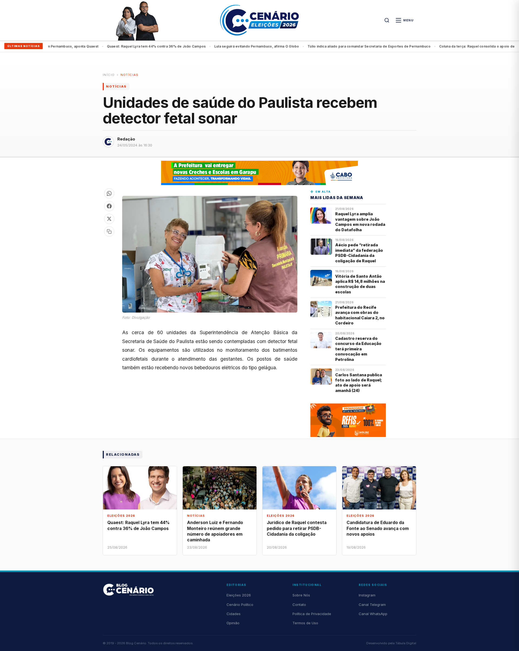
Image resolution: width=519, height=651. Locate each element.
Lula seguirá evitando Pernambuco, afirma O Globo (238, 46)
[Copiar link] (109, 231)
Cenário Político (240, 604)
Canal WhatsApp (373, 614)
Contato (299, 604)
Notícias (130, 75)
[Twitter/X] (109, 219)
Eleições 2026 (239, 595)
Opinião (233, 623)
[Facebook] (109, 206)
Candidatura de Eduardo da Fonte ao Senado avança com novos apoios (378, 528)
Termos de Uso (305, 623)
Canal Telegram (372, 604)
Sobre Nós (301, 595)
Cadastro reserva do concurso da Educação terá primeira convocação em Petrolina (358, 349)
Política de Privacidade (311, 614)
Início (109, 75)
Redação (126, 139)
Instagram (367, 595)
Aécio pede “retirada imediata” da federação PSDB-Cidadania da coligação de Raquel (359, 253)
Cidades (234, 614)
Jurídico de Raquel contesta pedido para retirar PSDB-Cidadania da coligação (297, 528)
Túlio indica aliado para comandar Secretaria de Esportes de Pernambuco (351, 46)
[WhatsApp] (109, 193)
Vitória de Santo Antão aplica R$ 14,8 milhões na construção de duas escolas (360, 284)
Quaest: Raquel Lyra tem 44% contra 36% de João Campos (138, 46)
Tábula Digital (405, 643)
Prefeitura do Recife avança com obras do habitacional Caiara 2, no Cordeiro (360, 315)
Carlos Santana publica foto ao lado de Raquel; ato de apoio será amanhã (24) (358, 383)
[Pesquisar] (386, 20)
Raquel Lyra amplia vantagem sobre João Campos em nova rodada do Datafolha (360, 222)
